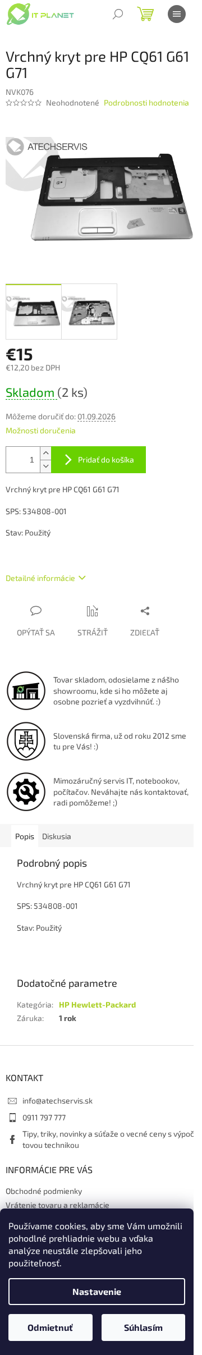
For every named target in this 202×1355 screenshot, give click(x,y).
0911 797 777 (44, 1117)
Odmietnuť (50, 1327)
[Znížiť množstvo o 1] (45, 466)
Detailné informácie (40, 578)
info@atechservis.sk (57, 1100)
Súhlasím (143, 1327)
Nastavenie (96, 1291)
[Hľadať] (118, 14)
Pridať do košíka (106, 459)
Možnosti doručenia (41, 430)
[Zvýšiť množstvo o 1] (45, 453)
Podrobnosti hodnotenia (146, 102)
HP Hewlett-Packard (97, 1004)
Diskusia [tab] (56, 836)
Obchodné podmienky (44, 1191)
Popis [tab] (24, 836)
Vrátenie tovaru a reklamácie (57, 1205)
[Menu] (177, 14)
